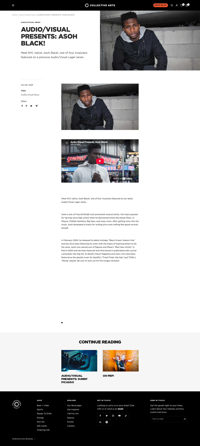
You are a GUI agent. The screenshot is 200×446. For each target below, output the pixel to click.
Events (70, 422)
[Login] (177, 5)
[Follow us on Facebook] (100, 416)
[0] (182, 5)
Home (14, 15)
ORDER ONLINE (160, 5)
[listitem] (22, 106)
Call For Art (72, 414)
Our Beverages (74, 405)
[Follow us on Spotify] (106, 422)
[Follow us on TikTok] (126, 416)
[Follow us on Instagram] (113, 416)
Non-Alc (41, 422)
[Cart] (187, 5)
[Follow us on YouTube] (119, 416)
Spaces (70, 418)
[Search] (172, 5)
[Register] (185, 419)
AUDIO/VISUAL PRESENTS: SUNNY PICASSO (74, 379)
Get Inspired (73, 410)
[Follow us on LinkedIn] (100, 422)
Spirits (40, 410)
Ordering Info (43, 430)
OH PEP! (108, 375)
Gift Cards (42, 426)
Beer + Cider (43, 405)
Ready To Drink (44, 414)
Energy (40, 418)
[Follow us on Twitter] (106, 416)
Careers (71, 426)
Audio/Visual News (27, 15)
